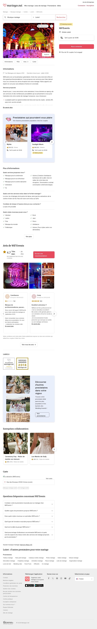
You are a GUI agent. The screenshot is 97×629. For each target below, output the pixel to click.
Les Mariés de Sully (39, 456)
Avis (26, 62)
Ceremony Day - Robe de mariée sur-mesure (15, 457)
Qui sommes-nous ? (9, 604)
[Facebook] (48, 578)
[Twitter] (53, 578)
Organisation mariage (75, 561)
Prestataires (51, 6)
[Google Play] (39, 586)
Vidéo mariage (62, 558)
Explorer (46, 54)
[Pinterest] (57, 578)
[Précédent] (6, 142)
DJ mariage (45, 564)
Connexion (81, 6)
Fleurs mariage (49, 561)
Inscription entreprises (9, 602)
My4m (9, 144)
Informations (9, 62)
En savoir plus (8, 107)
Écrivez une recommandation (41, 255)
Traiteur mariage (8, 558)
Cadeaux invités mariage (36, 558)
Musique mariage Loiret (10, 488)
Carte (34, 62)
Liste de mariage (62, 561)
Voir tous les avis (28, 345)
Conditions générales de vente (12, 583)
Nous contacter (76, 47)
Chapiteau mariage (23, 561)
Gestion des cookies (9, 589)
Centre (25, 12)
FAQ (18, 62)
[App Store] (29, 586)
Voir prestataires (41, 415)
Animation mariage (37, 561)
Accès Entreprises (88, 2)
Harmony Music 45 (26, 545)
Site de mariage (8, 613)
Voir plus (29, 237)
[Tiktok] (69, 578)
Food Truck (28, 564)
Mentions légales (8, 580)
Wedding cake (17, 564)
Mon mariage (29, 6)
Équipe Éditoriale (8, 607)
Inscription (90, 6)
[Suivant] (52, 142)
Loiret (32, 12)
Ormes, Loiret (66, 32)
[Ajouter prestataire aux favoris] (51, 26)
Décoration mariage (9, 561)
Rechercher (61, 17)
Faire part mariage (20, 558)
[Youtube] (65, 578)
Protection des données (10, 586)
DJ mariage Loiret (23, 488)
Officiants (36, 564)
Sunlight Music (37, 144)
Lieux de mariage (41, 6)
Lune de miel (7, 564)
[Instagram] (61, 578)
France (81, 579)
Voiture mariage (73, 558)
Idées (59, 6)
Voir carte (49, 479)
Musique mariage (16, 12)
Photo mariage (50, 558)
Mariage (5, 12)
